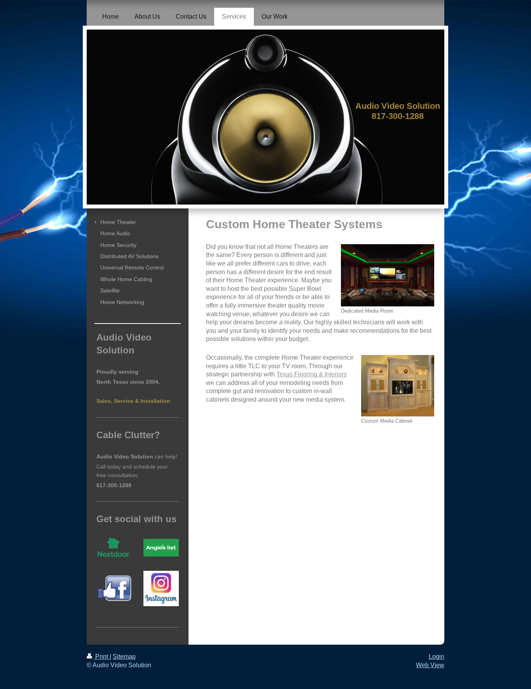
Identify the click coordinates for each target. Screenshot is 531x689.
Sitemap (124, 656)
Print (102, 656)
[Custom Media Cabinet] (397, 385)
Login (436, 656)
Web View (430, 665)
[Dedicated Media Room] (387, 275)
